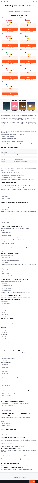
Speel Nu (9, 29)
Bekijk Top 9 (35, 1)
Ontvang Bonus (32, 481)
